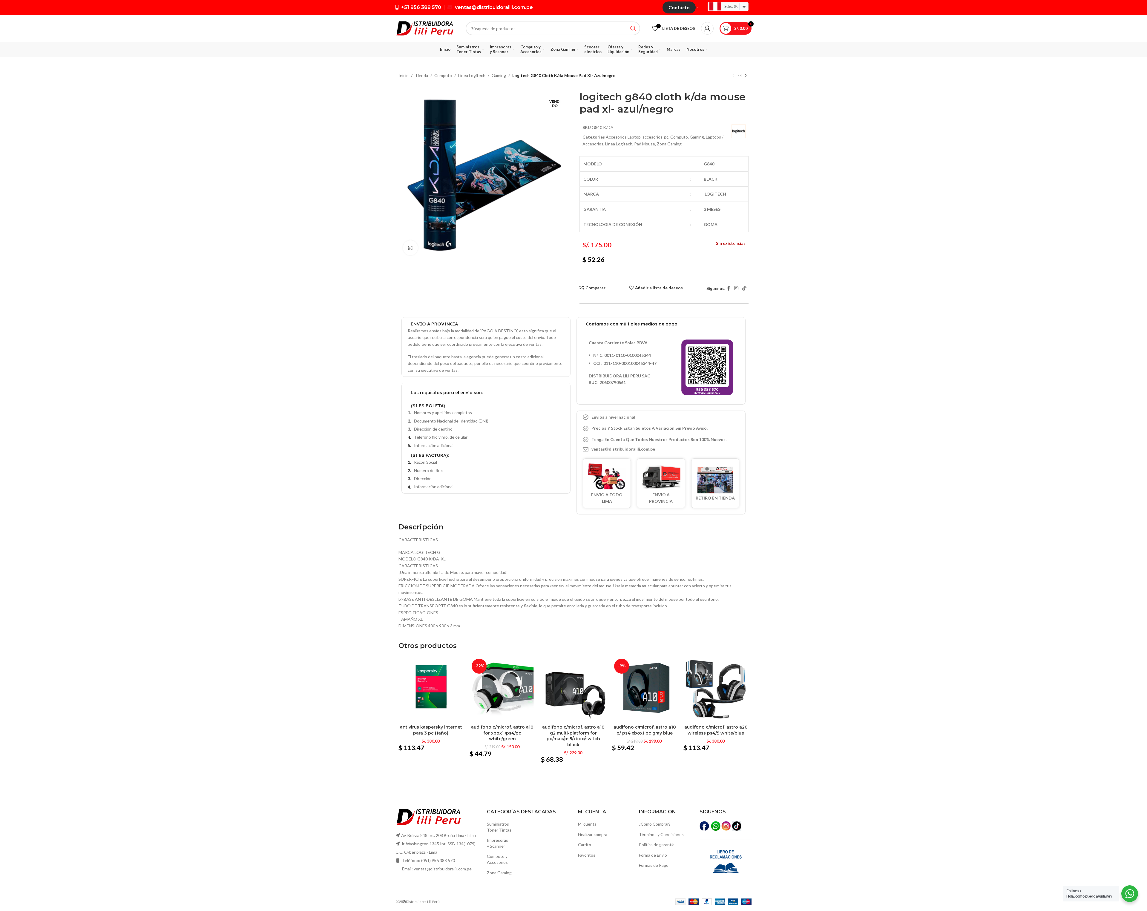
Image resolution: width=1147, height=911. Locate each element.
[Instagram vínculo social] (736, 288)
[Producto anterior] (734, 76)
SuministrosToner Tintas (499, 826)
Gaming (499, 75)
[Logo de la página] (424, 27)
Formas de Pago (653, 865)
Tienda (421, 75)
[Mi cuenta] (707, 28)
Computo (443, 75)
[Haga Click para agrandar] (410, 247)
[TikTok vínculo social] (744, 288)
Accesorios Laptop (623, 136)
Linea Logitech (471, 75)
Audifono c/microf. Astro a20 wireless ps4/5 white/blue (716, 730)
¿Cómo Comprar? (655, 823)
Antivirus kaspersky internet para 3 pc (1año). (431, 730)
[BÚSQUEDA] (633, 28)
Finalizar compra (592, 834)
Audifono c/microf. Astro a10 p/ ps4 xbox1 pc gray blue (645, 730)
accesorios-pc (655, 136)
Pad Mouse (644, 143)
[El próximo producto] (746, 76)
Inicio (403, 75)
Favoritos (586, 855)
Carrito (584, 844)
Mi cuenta (587, 823)
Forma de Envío (653, 855)
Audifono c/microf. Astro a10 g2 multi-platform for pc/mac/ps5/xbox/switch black (573, 735)
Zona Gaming (669, 143)
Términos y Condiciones (661, 834)
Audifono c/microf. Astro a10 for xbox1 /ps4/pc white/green (502, 732)
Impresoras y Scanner (497, 843)
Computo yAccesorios (497, 859)
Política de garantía (656, 844)
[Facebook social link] (728, 288)
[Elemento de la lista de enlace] (661, 449)
